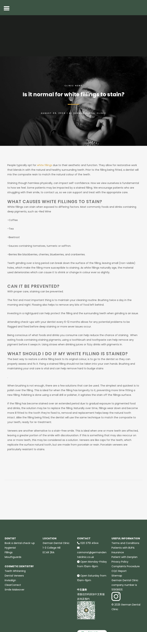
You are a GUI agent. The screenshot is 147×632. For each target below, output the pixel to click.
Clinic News (74, 85)
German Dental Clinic (89, 113)
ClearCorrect (13, 585)
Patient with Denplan (124, 557)
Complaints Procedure (126, 566)
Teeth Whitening (15, 571)
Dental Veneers (14, 575)
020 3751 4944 (89, 543)
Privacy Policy (120, 561)
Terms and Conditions (125, 543)
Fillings (9, 552)
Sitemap (117, 575)
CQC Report (119, 571)
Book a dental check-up (20, 543)
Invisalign (10, 580)
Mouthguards (13, 557)
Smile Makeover (14, 589)
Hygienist (10, 548)
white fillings (44, 165)
